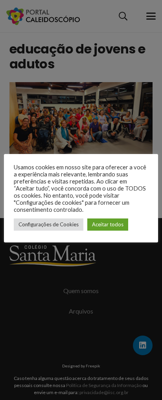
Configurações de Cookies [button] (48, 224)
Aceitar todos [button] (107, 224)
